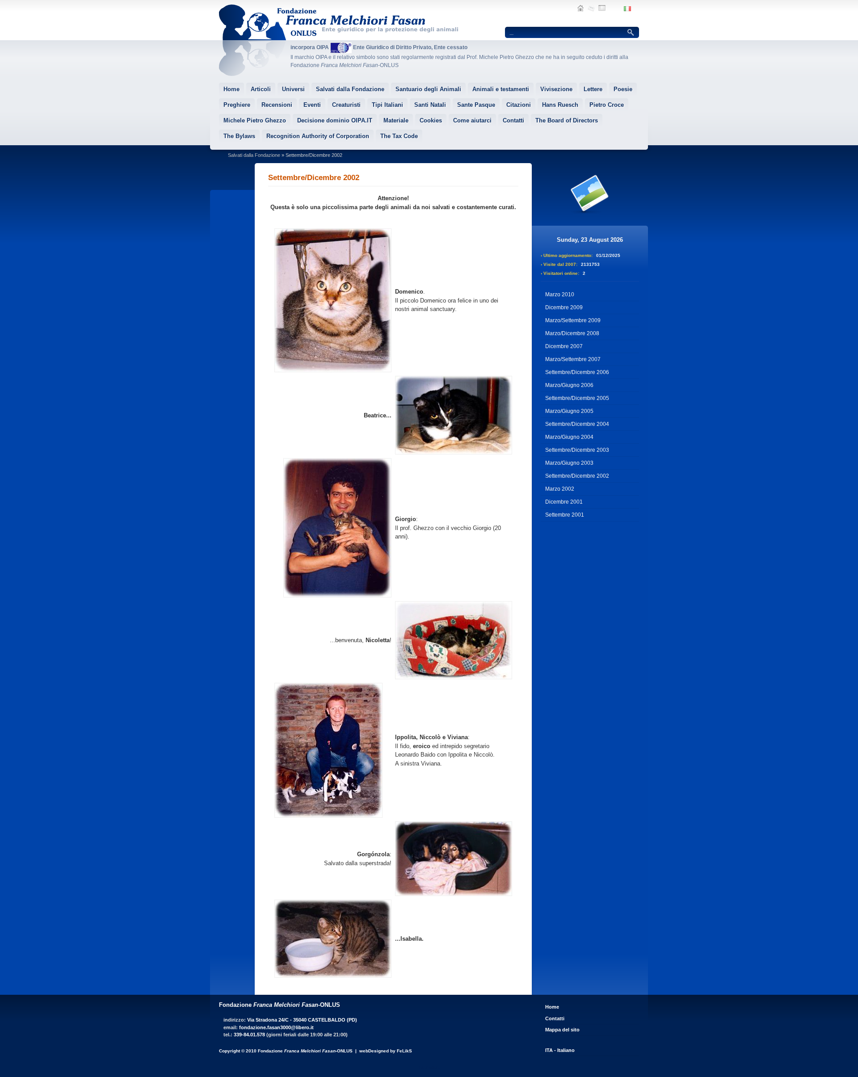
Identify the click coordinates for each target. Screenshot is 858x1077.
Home (552, 1007)
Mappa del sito (562, 1029)
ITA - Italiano (560, 1050)
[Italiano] (627, 9)
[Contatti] (591, 8)
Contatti (554, 1018)
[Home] (580, 8)
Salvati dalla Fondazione (254, 155)
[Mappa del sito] (602, 8)
